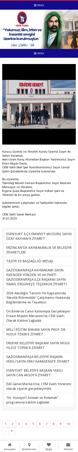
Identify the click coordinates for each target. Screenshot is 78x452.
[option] (39, 104)
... (6, 431)
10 (68, 424)
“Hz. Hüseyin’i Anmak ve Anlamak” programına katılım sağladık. (32, 399)
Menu (40, 5)
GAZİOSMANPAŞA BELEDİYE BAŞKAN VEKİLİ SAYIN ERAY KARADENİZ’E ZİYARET (38, 359)
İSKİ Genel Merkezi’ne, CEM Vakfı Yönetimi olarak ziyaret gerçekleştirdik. (38, 386)
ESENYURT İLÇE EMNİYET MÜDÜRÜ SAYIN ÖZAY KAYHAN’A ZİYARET (39, 236)
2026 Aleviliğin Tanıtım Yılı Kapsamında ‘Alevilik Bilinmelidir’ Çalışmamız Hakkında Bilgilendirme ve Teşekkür (38, 298)
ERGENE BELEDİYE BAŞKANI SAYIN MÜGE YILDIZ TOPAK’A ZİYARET (38, 345)
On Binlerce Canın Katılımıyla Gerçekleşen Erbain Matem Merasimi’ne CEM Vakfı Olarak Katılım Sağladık (38, 316)
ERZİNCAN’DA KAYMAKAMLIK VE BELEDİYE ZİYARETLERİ (39, 249)
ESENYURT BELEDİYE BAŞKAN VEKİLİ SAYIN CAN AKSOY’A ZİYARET (34, 372)
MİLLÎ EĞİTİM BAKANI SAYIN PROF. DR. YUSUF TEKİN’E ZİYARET (36, 331)
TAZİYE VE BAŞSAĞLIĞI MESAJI (29, 261)
